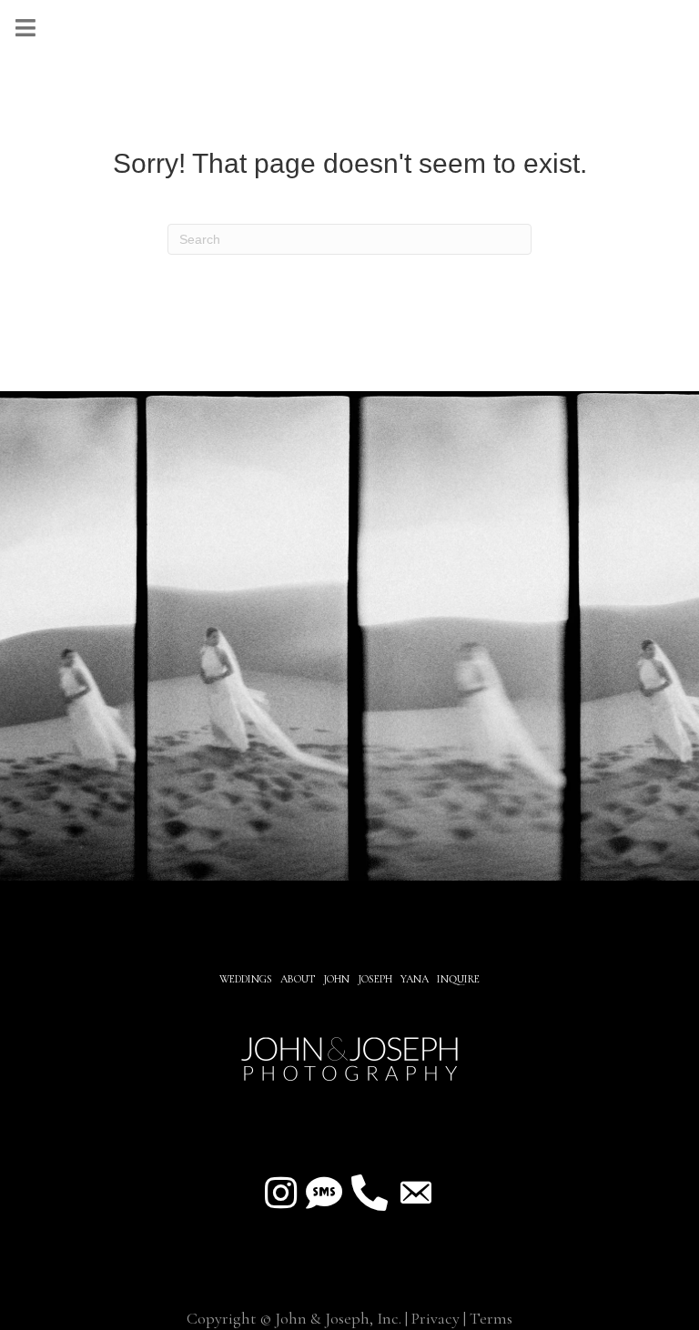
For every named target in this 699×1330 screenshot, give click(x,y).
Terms (491, 1318)
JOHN (336, 978)
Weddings (245, 978)
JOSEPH (375, 978)
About (299, 978)
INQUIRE (458, 978)
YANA (414, 978)
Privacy (435, 1318)
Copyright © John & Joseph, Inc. (294, 1318)
